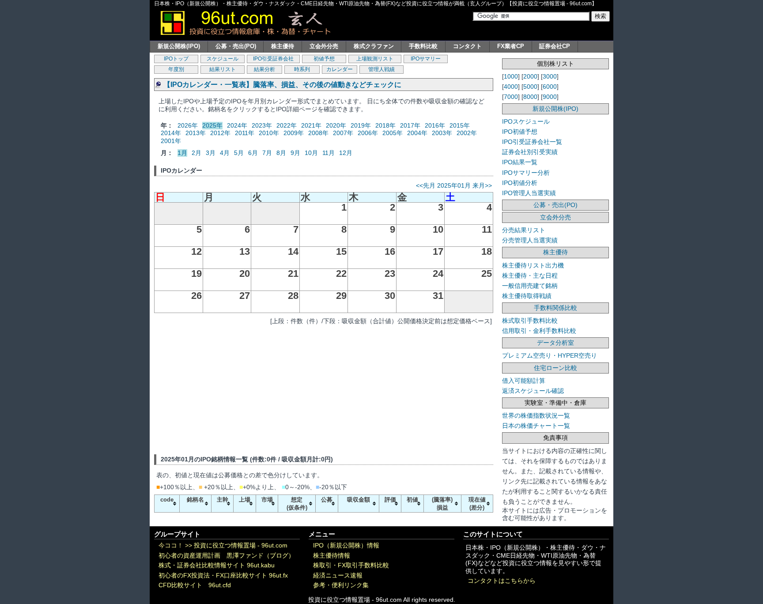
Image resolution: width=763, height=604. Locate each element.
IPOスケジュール (526, 121)
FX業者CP (510, 46)
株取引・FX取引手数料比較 (351, 565)
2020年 (336, 125)
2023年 (262, 125)
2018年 (385, 125)
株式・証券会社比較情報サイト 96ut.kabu (217, 565)
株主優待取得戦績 (526, 295)
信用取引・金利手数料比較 (539, 330)
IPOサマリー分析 (526, 172)
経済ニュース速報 (338, 575)
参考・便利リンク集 (341, 585)
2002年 (467, 132)
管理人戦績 (381, 69)
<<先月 (425, 185)
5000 (530, 86)
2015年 (459, 125)
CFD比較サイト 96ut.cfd (195, 585)
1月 (182, 152)
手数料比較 (423, 46)
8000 (530, 96)
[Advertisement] (323, 388)
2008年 (318, 132)
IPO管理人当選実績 (529, 192)
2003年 (442, 132)
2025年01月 (454, 185)
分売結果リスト (523, 230)
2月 (196, 152)
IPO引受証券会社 (273, 58)
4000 (511, 86)
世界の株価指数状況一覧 (536, 415)
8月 (281, 152)
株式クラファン (374, 46)
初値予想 (324, 58)
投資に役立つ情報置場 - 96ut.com (240, 545)
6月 (253, 152)
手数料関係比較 (555, 307)
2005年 (392, 132)
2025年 (212, 125)
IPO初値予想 (519, 131)
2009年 (293, 132)
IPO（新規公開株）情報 (346, 545)
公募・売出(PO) (235, 46)
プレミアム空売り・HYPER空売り (549, 355)
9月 (295, 152)
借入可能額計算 (523, 380)
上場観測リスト (374, 58)
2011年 (244, 132)
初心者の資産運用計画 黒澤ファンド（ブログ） (227, 555)
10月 (311, 152)
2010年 (269, 132)
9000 (550, 96)
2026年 (188, 125)
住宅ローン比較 (555, 367)
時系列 (302, 69)
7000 (511, 96)
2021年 (311, 125)
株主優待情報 (331, 555)
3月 (210, 152)
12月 (345, 152)
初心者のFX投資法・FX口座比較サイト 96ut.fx (223, 575)
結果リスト (222, 69)
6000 (550, 86)
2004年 (417, 132)
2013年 (195, 132)
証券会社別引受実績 (530, 151)
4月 (225, 152)
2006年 (368, 132)
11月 (328, 152)
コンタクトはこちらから (502, 581)
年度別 (176, 69)
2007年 (343, 132)
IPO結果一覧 (519, 162)
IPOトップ (176, 58)
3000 (550, 76)
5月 (239, 152)
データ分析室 (555, 342)
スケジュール (222, 58)
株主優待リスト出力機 (533, 265)
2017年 (410, 125)
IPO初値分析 (519, 182)
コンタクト (467, 46)
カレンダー (339, 69)
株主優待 (282, 46)
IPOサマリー (426, 58)
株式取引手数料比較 (530, 320)
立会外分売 (324, 46)
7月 (267, 152)
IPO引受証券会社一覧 (532, 141)
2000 (530, 76)
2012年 (220, 132)
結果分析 (264, 69)
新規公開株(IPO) (179, 46)
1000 (511, 76)
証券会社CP (554, 46)
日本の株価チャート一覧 (536, 425)
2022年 (286, 125)
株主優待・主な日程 (530, 275)
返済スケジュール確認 (533, 390)
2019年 (361, 125)
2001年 (171, 140)
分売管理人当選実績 (530, 240)
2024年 (237, 125)
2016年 (435, 125)
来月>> (482, 185)
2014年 (171, 132)
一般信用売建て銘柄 (530, 285)
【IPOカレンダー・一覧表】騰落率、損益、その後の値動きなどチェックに (282, 84)
